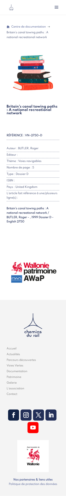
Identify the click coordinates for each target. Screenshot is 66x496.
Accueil (11, 348)
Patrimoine (14, 377)
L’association (15, 388)
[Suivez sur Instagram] (26, 415)
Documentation (17, 371)
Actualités (13, 354)
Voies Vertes (15, 365)
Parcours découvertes (21, 360)
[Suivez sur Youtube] (32, 427)
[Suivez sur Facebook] (13, 415)
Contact (12, 394)
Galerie (12, 382)
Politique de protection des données (33, 484)
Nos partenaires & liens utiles (33, 479)
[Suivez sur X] (38, 415)
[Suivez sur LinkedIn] (50, 415)
